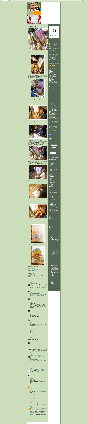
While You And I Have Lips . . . (55, 272)
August (52, 236)
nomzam (31, 390)
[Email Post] (37, 269)
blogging (50, 70)
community (50, 72)
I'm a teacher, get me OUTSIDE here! (53, 176)
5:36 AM (31, 368)
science (50, 102)
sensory (50, 103)
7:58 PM (31, 340)
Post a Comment (30, 417)
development (51, 79)
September (52, 235)
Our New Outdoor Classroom (54, 268)
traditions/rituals (51, 112)
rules (50, 101)
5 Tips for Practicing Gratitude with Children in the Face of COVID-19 (53, 184)
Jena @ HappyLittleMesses (34, 293)
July (51, 237)
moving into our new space (37, 77)
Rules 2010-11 (52, 275)
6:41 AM (31, 302)
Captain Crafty (32, 379)
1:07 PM (31, 406)
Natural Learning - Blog (53, 207)
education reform (51, 81)
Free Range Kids (52, 165)
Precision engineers (33, 394)
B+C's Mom (32, 385)
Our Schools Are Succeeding (54, 269)
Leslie (31, 334)
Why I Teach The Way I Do (52, 113)
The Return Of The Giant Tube (55, 239)
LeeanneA (31, 318)
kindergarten (50, 88)
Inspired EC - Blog (52, 182)
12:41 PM (31, 389)
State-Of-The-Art (53, 264)
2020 (51, 220)
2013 (51, 228)
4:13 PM (31, 330)
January (52, 284)
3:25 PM (31, 322)
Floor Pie (51, 186)
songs (50, 104)
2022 (51, 218)
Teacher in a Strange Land (54, 191)
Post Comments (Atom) (35, 420)
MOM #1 (31, 338)
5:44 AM (31, 282)
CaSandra (31, 348)
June (51, 238)
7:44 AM (31, 314)
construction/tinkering (34, 270)
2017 (51, 224)
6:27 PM (31, 333)
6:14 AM (31, 384)
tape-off (50, 107)
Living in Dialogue (52, 172)
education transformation (52, 82)
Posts (51, 152)
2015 (51, 226)
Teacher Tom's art (51, 108)
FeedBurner (55, 148)
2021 (51, 219)
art (30, 270)
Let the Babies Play (52, 205)
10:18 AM (31, 378)
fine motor (50, 85)
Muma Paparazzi (32, 283)
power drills (44, 391)
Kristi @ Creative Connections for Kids (36, 369)
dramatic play (51, 80)
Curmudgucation (52, 156)
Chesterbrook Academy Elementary (35, 355)
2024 (51, 216)
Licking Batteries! (53, 252)
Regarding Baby (52, 199)
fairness (50, 84)
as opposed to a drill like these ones (38, 412)
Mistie (31, 407)
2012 (51, 229)
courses (50, 77)
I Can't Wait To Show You (54, 276)
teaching (50, 111)
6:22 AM (31, 292)
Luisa (31, 274)
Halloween (50, 87)
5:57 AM (31, 393)
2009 (51, 287)
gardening (50, 86)
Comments (51, 153)
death (50, 78)
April (51, 281)
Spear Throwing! (53, 254)
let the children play (53, 204)
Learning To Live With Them (54, 251)
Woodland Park (51, 114)
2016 (51, 225)
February (52, 283)
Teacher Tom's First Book (52, 109)
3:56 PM (31, 326)
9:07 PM (31, 347)
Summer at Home (52, 163)
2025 (51, 215)
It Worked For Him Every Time (55, 240)
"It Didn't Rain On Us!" (54, 250)
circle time (50, 71)
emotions (50, 83)
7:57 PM (31, 337)
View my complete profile (52, 130)
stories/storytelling (51, 105)
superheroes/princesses (52, 106)
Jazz (30, 323)
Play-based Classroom (33, 341)
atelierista (51, 189)
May (51, 280)
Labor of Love (52, 202)
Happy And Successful (54, 253)
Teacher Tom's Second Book (53, 110)
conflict (50, 73)
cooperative (50, 75)
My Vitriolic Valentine (52, 187)
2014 (51, 227)
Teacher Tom (37, 7)
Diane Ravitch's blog (53, 159)
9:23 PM (31, 354)
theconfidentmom (33, 309)
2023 (51, 217)
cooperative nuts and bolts (52, 76)
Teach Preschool (52, 179)
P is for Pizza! (52, 180)
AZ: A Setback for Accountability (54, 157)
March (52, 282)
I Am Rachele (32, 373)
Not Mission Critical (53, 267)
